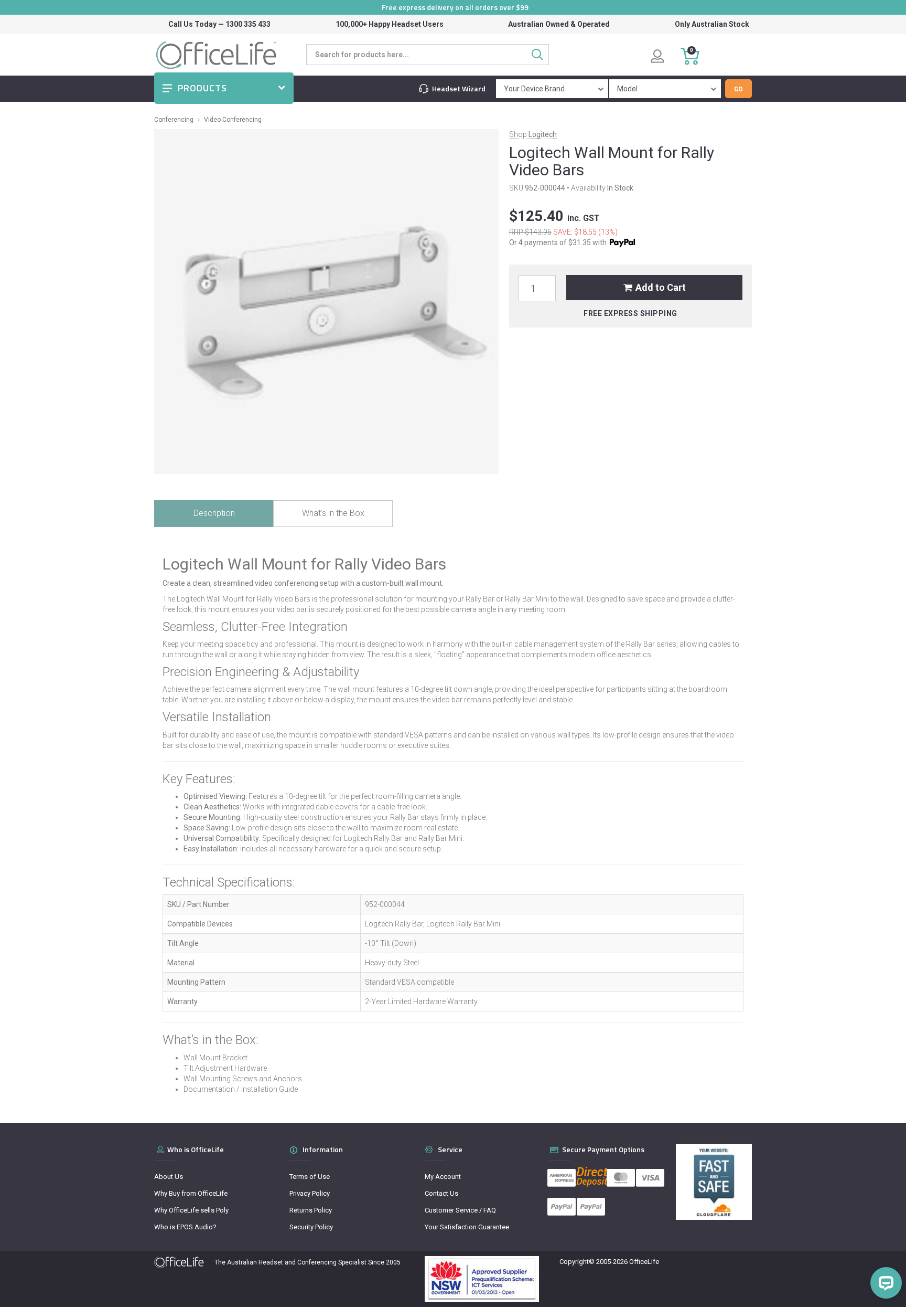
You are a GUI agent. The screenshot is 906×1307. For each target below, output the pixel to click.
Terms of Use (309, 1176)
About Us (168, 1176)
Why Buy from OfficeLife (191, 1193)
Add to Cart (660, 287)
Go (738, 88)
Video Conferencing (233, 119)
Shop (533, 134)
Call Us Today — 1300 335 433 (219, 24)
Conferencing (173, 119)
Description (214, 513)
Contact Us (441, 1193)
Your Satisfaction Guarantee (467, 1227)
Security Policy (311, 1227)
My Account (443, 1176)
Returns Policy (310, 1210)
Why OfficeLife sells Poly (191, 1210)
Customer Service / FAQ (460, 1210)
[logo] (179, 1262)
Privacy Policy (309, 1193)
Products (202, 88)
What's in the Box (333, 513)
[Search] (540, 54)
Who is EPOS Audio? (185, 1227)
